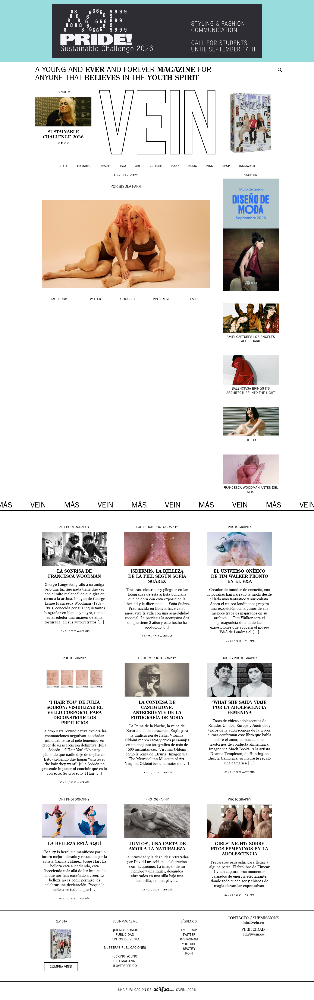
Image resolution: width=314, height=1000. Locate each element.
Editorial (84, 166)
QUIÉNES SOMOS (125, 930)
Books (227, 658)
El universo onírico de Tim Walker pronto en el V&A (239, 576)
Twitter (189, 935)
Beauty (105, 166)
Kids (209, 166)
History (145, 658)
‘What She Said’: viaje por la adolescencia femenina (239, 708)
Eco (123, 166)
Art (137, 166)
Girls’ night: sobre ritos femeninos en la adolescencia (239, 849)
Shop (226, 166)
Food (175, 166)
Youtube (189, 944)
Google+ (8, 997)
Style (63, 166)
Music (192, 166)
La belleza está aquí (74, 844)
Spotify (189, 949)
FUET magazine (125, 961)
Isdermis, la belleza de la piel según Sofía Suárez (157, 576)
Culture (156, 166)
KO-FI (189, 954)
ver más (85, 631)
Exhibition (145, 527)
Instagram (247, 166)
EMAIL (194, 299)
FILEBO (250, 440)
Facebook (189, 930)
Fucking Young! (125, 957)
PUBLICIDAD (125, 935)
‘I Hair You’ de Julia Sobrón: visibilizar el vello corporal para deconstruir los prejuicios (75, 713)
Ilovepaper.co (125, 966)
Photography (78, 527)
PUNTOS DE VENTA (125, 939)
